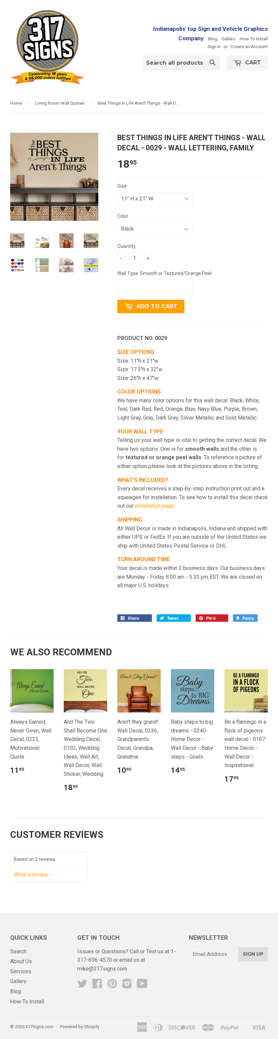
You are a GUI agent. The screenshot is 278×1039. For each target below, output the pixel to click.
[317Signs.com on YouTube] (142, 985)
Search (18, 951)
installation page (154, 506)
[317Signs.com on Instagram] (127, 985)
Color (122, 216)
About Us (21, 961)
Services (20, 971)
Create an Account (249, 46)
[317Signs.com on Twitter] (82, 985)
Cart (252, 62)
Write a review (31, 874)
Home (16, 103)
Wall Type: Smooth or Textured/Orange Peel (164, 273)
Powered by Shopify (79, 1026)
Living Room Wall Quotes (59, 103)
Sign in (214, 46)
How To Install (254, 38)
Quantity (126, 246)
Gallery (228, 38)
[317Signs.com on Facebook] (97, 985)
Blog (212, 38)
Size (122, 186)
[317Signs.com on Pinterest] (112, 985)
